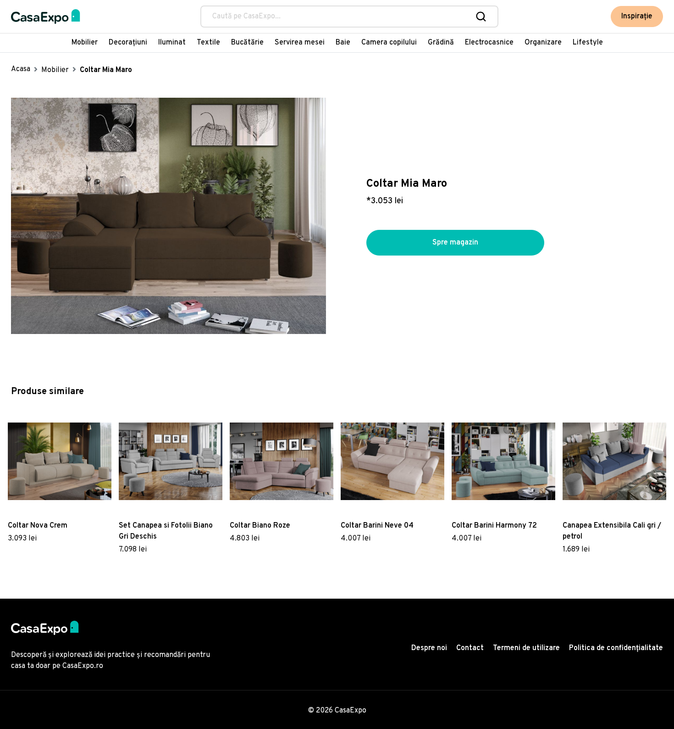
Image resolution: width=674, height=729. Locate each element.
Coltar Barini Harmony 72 (494, 525)
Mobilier (85, 42)
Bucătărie (247, 42)
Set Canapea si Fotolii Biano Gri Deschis (166, 531)
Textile (208, 42)
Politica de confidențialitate (616, 648)
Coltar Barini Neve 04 (377, 525)
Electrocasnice (489, 42)
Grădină (441, 42)
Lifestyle (588, 42)
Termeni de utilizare (526, 648)
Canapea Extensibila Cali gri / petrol (612, 531)
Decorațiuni (128, 42)
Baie (343, 42)
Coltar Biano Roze (260, 525)
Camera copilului (389, 42)
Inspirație (636, 16)
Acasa (20, 69)
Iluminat (172, 42)
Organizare (543, 42)
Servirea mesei (300, 42)
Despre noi (429, 648)
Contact (470, 648)
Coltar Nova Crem (37, 525)
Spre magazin (455, 242)
